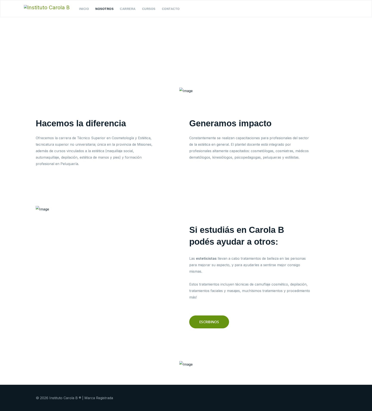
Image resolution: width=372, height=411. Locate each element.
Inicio (84, 9)
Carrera (128, 9)
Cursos (148, 9)
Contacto (171, 9)
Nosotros (104, 9)
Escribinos (209, 322)
